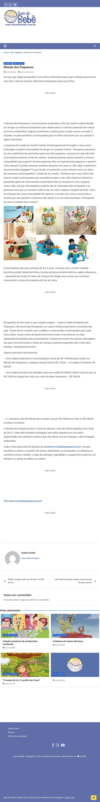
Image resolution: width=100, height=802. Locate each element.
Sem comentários (27, 72)
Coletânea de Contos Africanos (68, 641)
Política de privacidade (17, 736)
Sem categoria (18, 63)
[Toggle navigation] (5, 46)
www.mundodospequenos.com (64, 446)
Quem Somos (13, 728)
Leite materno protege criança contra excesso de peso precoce (73, 581)
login (23, 600)
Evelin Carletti (11, 72)
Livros (5, 635)
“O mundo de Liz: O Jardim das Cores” (21, 680)
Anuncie (11, 732)
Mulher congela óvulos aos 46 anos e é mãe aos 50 (26, 581)
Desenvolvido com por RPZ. (74, 756)
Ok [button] (94, 798)
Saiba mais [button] (70, 798)
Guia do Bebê (10, 648)
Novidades (8, 63)
